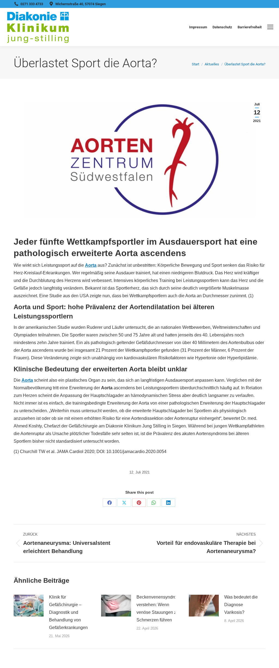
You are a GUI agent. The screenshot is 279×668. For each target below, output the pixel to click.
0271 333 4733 (31, 4)
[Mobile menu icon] (270, 27)
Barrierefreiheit (250, 27)
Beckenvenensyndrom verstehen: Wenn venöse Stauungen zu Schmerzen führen (158, 608)
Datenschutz (222, 27)
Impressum (198, 27)
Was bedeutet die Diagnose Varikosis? (241, 605)
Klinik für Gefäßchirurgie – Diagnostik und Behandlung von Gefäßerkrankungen (68, 612)
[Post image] (29, 606)
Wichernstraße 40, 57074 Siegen (80, 4)
